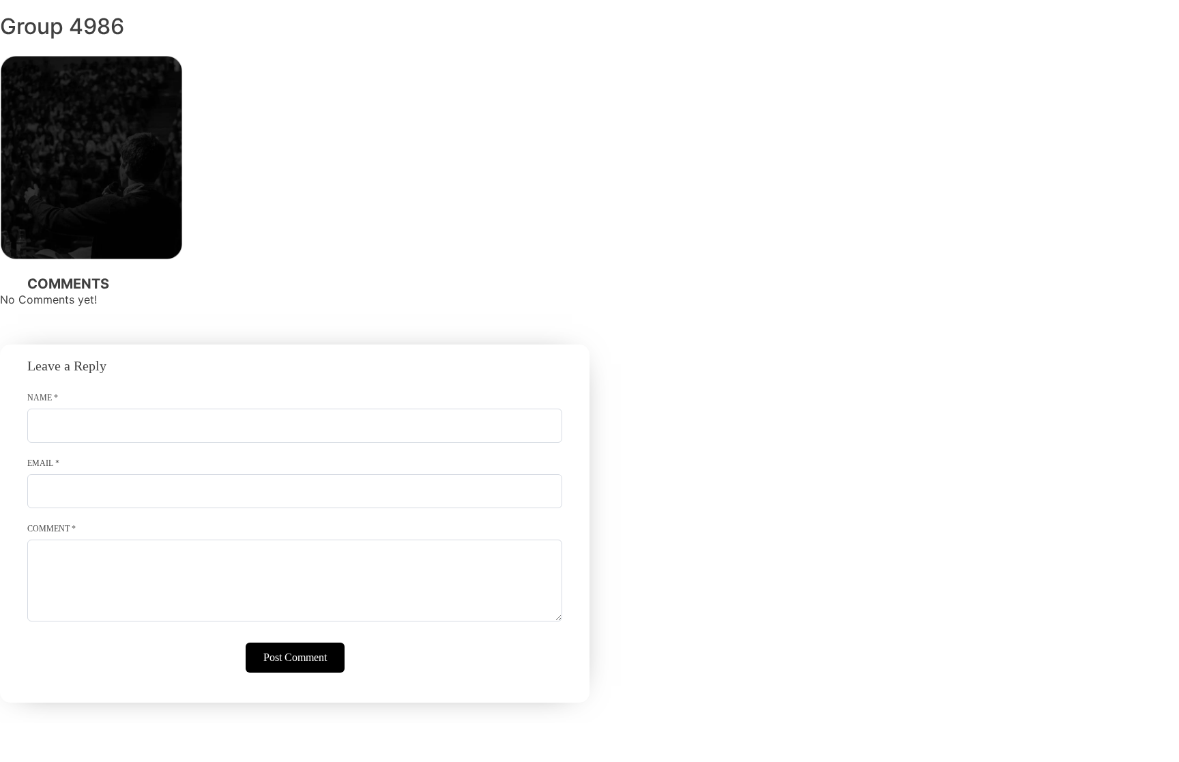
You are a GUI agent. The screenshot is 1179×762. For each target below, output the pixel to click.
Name (42, 398)
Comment (51, 529)
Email (43, 463)
